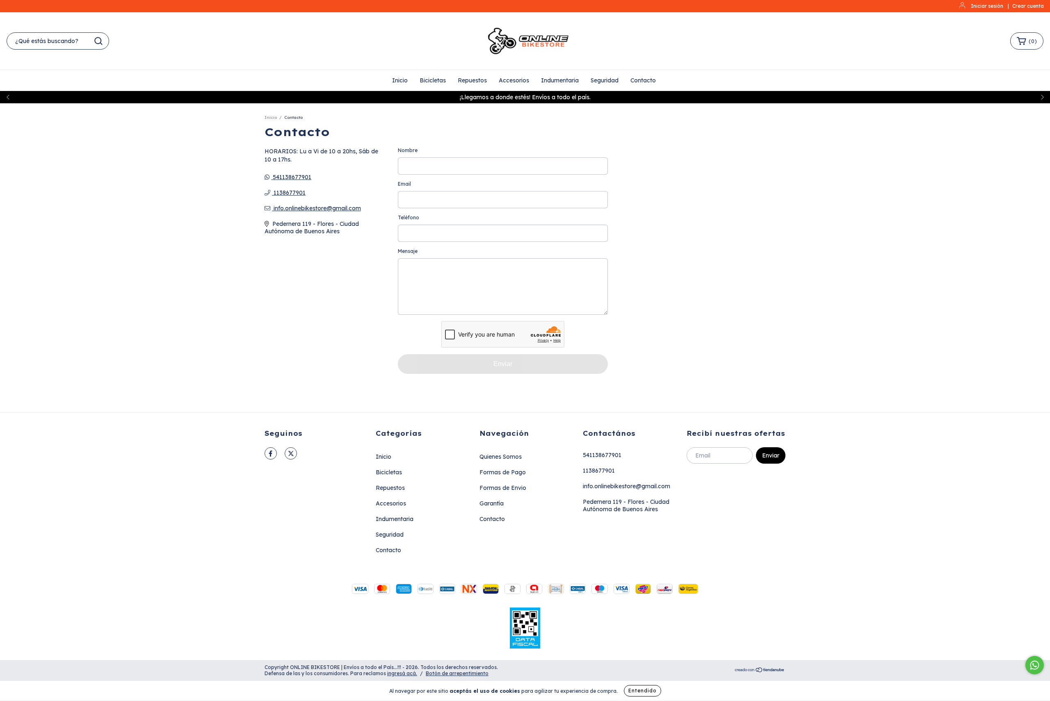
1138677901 (289, 192)
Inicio (400, 80)
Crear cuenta (1028, 6)
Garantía (491, 503)
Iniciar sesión (987, 6)
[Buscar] (98, 41)
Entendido (642, 690)
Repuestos (472, 80)
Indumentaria (560, 80)
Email (404, 184)
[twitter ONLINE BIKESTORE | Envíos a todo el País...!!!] (291, 453)
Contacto (643, 80)
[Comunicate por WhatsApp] (1034, 665)
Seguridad (605, 80)
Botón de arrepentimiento (457, 673)
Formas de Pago (502, 472)
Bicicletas (433, 80)
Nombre (408, 150)
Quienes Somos (500, 456)
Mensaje (408, 251)
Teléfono (408, 217)
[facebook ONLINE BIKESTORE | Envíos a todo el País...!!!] (271, 453)
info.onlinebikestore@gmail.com (317, 208)
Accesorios (514, 80)
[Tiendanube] (759, 670)
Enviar (502, 363)
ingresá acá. (402, 673)
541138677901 (291, 177)
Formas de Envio (502, 488)
